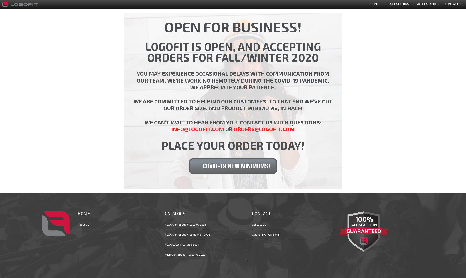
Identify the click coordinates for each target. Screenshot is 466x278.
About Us (83, 224)
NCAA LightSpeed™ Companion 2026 (187, 234)
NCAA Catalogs (397, 4)
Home (374, 4)
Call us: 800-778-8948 (265, 234)
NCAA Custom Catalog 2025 (182, 244)
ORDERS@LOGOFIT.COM (264, 129)
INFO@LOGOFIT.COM (197, 129)
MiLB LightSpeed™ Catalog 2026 (185, 254)
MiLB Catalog (426, 4)
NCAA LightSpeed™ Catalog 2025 (185, 224)
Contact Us (454, 4)
